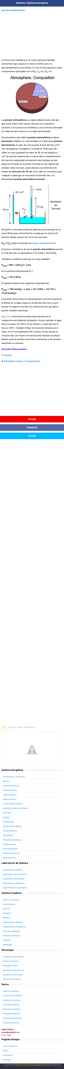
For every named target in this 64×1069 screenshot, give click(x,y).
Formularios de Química (13, 957)
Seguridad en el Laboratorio (15, 888)
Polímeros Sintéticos (12, 936)
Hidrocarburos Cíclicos (13, 922)
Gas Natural (8, 835)
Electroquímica (9, 858)
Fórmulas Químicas (11, 1005)
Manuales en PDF (10, 966)
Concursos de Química (12, 995)
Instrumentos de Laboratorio (15, 874)
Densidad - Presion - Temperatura (22, 727)
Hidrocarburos (9, 904)
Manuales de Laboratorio (14, 883)
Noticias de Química (11, 1009)
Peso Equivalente (10, 849)
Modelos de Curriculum (13, 975)
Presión (6, 817)
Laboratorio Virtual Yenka (13, 879)
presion (8, 316)
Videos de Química (11, 1023)
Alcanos (6, 909)
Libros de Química (11, 961)
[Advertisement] (32, 33)
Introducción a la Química (14, 777)
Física (5, 1051)
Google (32, 419)
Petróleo (6, 940)
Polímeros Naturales (11, 931)
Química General (10, 1046)
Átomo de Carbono (11, 900)
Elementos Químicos (12, 1000)
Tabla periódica (10, 795)
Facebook (32, 427)
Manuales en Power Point (13, 970)
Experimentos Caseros (12, 870)
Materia (6, 781)
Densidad (7, 813)
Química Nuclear (10, 790)
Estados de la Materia (12, 826)
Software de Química (12, 979)
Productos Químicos (12, 1014)
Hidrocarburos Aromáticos (14, 927)
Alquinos (7, 917)
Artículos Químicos (11, 991)
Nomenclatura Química (12, 804)
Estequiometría (9, 844)
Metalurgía (7, 945)
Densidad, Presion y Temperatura (22, 361)
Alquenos (7, 913)
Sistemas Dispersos (11, 853)
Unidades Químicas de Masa (15, 808)
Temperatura (8, 822)
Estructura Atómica (11, 786)
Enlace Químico (9, 799)
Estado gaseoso (10, 831)
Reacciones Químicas (12, 840)
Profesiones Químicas (12, 1018)
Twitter (32, 435)
